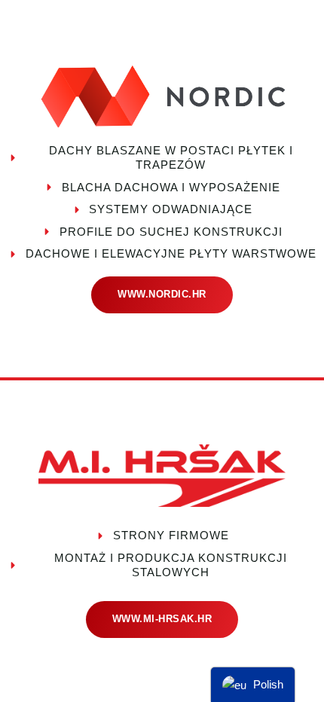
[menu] (253, 684)
